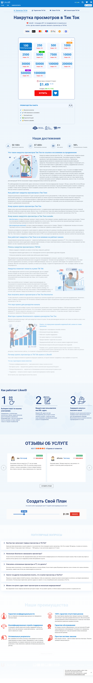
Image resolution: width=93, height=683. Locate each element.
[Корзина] (91, 2)
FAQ (8, 5)
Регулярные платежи (57, 669)
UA (78, 2)
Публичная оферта (33, 669)
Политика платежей (44, 669)
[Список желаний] (87, 2)
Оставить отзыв (46, 486)
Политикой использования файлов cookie (75, 674)
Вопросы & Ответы (46, 653)
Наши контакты (16, 5)
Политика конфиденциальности (45, 671)
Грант (25, 669)
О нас (2, 5)
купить (43, 93)
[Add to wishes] (55, 93)
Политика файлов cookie (30, 671)
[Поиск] (82, 2)
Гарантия (89, 665)
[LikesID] (8, 665)
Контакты (81, 665)
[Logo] (5, 2)
